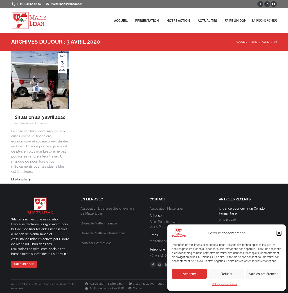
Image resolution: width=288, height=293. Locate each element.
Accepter (189, 274)
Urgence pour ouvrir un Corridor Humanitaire (242, 211)
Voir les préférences (263, 274)
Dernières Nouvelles (33, 123)
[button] (279, 233)
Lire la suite (19, 179)
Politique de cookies (224, 284)
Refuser (226, 274)
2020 (14, 123)
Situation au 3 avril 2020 (40, 117)
